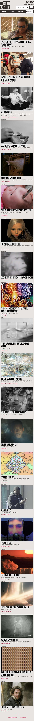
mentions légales (12, 717)
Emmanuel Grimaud (5, 546)
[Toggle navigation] (31, 7)
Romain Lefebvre (5, 711)
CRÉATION (20, 12)
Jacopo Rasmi (4, 350)
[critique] (3, 16)
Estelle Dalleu (4, 215)
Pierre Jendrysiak (5, 48)
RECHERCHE (12, 12)
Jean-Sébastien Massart (6, 611)
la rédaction (23, 717)
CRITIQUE (4, 12)
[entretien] (3, 549)
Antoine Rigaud (4, 482)
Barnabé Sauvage (5, 117)
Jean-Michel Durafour (6, 149)
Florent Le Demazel (5, 643)
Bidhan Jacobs (4, 678)
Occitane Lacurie (5, 383)
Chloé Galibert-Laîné (5, 514)
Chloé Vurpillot (4, 315)
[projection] (3, 484)
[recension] (3, 86)
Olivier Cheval (4, 448)
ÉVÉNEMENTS (29, 12)
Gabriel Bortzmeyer (5, 83)
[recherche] (3, 119)
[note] (2, 352)
